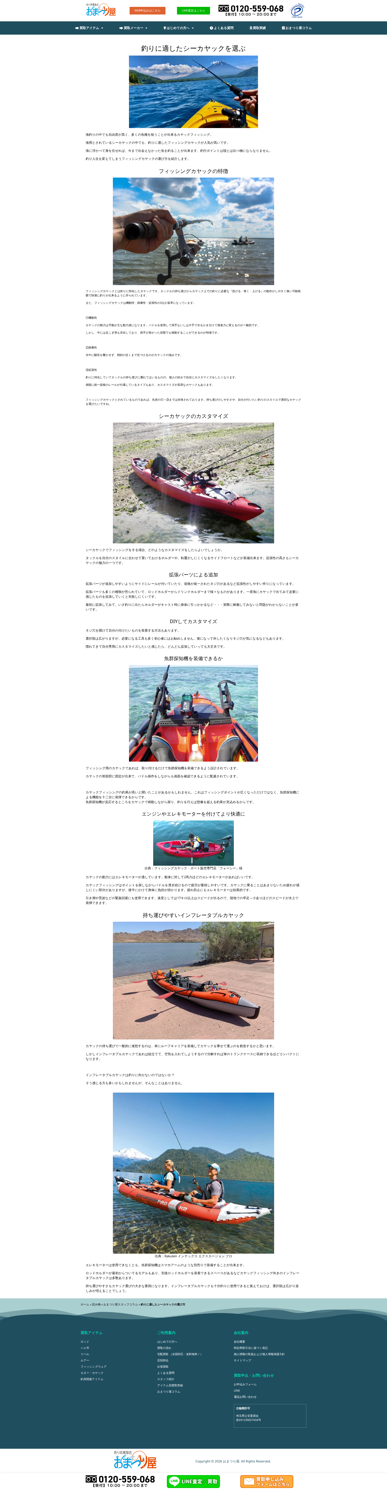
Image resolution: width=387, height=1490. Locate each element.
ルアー (85, 1360)
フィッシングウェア (94, 1367)
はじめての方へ (178, 28)
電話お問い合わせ (245, 1397)
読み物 (96, 1304)
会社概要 (239, 1342)
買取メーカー (133, 28)
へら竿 (85, 1348)
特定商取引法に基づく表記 (251, 1348)
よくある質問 (223, 28)
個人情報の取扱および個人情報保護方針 (259, 1354)
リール (85, 1354)
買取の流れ (164, 1348)
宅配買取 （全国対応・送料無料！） (180, 1354)
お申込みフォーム (245, 1384)
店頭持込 (163, 1360)
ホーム (85, 1304)
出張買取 (163, 1367)
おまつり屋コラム (298, 28)
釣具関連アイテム (92, 1379)
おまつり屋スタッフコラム (120, 1304)
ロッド (85, 1342)
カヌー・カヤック (92, 1373)
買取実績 (259, 28)
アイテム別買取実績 (170, 1385)
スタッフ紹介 (165, 1379)
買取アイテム (89, 28)
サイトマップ (242, 1360)
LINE (237, 1391)
